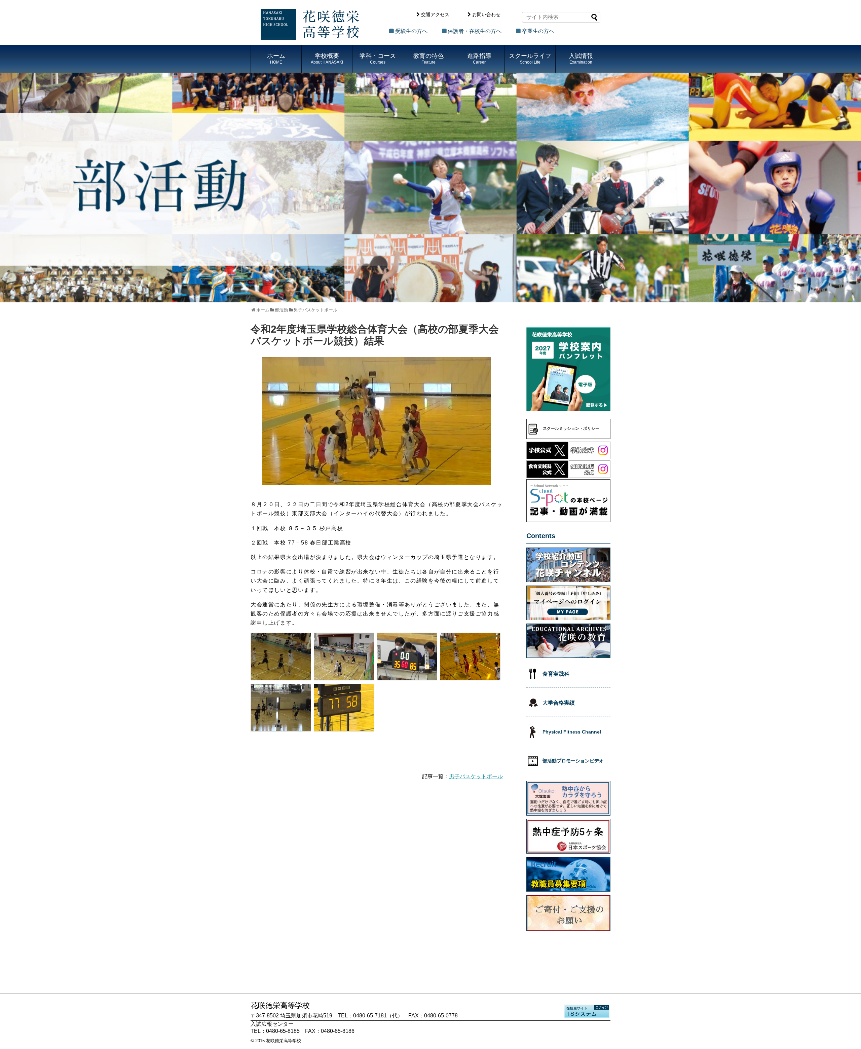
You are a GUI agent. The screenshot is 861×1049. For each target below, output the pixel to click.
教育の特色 (428, 58)
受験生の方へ (411, 31)
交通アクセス (435, 14)
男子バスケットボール (476, 776)
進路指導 (479, 58)
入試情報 (581, 58)
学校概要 (327, 58)
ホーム (276, 58)
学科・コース (378, 58)
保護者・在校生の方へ (474, 31)
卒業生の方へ (538, 31)
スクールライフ (530, 58)
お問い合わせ (486, 14)
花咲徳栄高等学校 (283, 1040)
